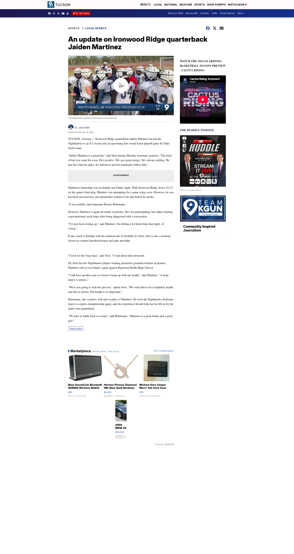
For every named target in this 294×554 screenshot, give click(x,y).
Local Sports (96, 28)
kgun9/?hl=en (55, 13)
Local (158, 4)
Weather (185, 4)
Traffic (214, 13)
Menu (144, 4)
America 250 (192, 13)
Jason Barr (84, 127)
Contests (204, 13)
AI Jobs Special (227, 13)
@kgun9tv (68, 13)
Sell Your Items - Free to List (105, 352)
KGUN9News (50, 13)
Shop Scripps (216, 4)
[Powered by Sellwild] (169, 444)
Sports (199, 4)
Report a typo (76, 328)
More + (241, 13)
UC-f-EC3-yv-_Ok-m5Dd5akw (64, 13)
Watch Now (236, 4)
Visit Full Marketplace (164, 351)
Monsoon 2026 (175, 13)
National (170, 4)
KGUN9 (59, 13)
